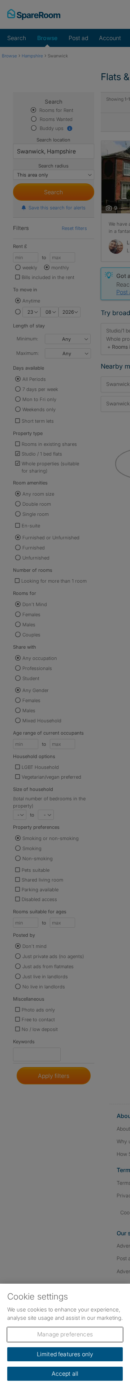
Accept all (65, 1373)
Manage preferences (65, 1334)
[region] (65, 1336)
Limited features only (65, 1354)
